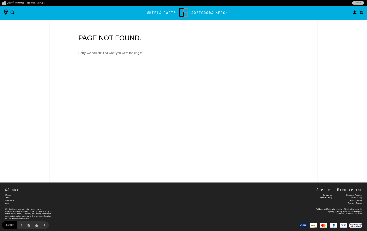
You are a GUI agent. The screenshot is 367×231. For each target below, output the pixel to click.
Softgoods (202, 12)
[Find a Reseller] (6, 12)
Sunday (338, 211)
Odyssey (330, 211)
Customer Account (354, 195)
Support (358, 3)
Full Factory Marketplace (326, 209)
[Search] (12, 12)
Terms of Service (355, 203)
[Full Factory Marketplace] (3, 2)
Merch (221, 12)
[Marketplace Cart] (361, 12)
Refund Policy (356, 198)
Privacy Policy (356, 200)
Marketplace (349, 189)
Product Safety (325, 198)
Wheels (154, 12)
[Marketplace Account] (354, 12)
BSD (360, 214)
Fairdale (346, 211)
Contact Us (327, 195)
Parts (169, 12)
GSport (12, 189)
